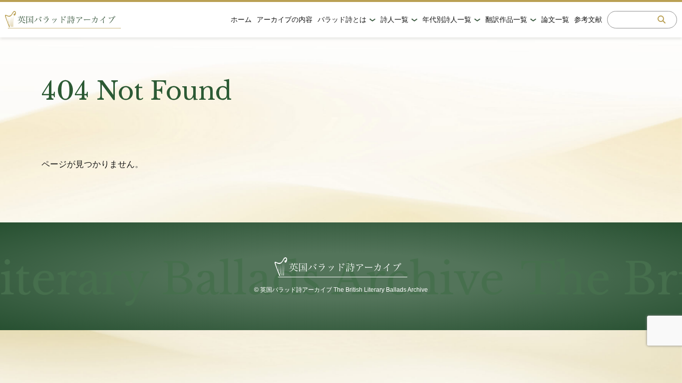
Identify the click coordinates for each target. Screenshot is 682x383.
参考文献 (588, 19)
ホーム (241, 19)
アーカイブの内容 (285, 19)
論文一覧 (555, 19)
